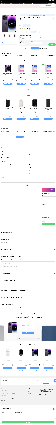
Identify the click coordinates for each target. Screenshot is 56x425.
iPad (15, 3)
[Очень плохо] (42, 221)
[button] (27, 89)
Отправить (48, 224)
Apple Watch (25, 3)
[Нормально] (44, 221)
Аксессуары (31, 3)
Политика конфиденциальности (16, 401)
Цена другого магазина (18, 412)
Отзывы (36, 1)
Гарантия (19, 1)
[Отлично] (47, 221)
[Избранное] (41, 3)
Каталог (16, 1)
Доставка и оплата (24, 1)
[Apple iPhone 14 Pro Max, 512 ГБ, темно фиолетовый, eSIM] (9, 23)
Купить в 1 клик (7, 370)
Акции (37, 3)
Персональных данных (46, 383)
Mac (19, 3)
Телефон (3, 412)
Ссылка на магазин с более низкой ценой (8, 416)
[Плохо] (43, 221)
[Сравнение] (44, 3)
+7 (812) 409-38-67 (33, 317)
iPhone (11, 3)
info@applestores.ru (42, 397)
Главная (12, 1)
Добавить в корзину (24, 48)
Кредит (29, 1)
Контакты (39, 1)
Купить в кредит (36, 48)
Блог (32, 1)
